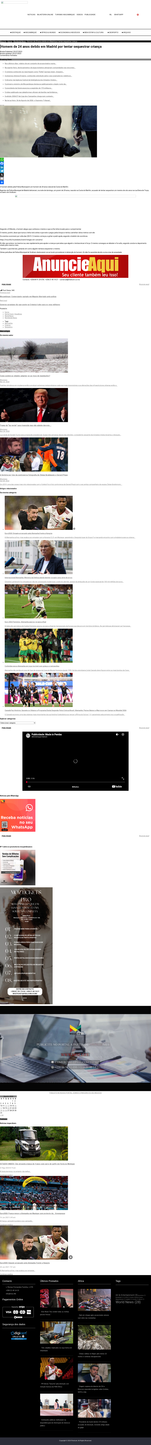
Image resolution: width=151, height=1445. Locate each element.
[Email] (75, 178)
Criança (7, 325)
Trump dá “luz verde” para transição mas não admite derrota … (25, 425)
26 (6, 1110)
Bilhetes (75, 787)
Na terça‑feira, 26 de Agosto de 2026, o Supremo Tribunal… (28, 100)
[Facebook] (75, 163)
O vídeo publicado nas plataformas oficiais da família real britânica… (31, 92)
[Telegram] (75, 171)
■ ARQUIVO (126, 32)
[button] (111, 14)
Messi (141, 1299)
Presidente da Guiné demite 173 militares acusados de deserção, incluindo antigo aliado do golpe (93, 1424)
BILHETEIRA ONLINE (45, 15)
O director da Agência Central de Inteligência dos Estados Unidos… (31, 80)
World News (9, 316)
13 (8, 1106)
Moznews (3, 380)
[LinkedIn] (75, 167)
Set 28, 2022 (4, 481)
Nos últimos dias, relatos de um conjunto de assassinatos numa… (30, 63)
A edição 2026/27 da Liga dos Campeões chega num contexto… (29, 96)
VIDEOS (80, 15)
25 (4, 1110)
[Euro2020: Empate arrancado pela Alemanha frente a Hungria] (40, 529)
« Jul (1, 1115)
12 (6, 1106)
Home (10, 41)
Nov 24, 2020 (5, 431)
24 (1, 1110)
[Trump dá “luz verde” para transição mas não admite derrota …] (34, 421)
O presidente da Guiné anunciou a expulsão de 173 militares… (28, 88)
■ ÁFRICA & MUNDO (48, 32)
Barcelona (142, 1295)
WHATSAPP (118, 15)
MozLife (3, 41)
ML (110, 15)
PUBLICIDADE (90, 15)
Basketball (120, 1297)
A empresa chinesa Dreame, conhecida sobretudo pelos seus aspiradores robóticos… (38, 76)
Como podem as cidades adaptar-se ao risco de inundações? (25, 376)
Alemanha (9, 323)
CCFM (127, 1297)
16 (15, 1106)
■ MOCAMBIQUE (30, 32)
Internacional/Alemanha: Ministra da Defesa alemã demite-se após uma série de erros (38, 578)
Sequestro (9, 327)
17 (1, 1108)
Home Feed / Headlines (13, 314)
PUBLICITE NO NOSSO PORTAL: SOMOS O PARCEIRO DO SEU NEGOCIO (75, 1093)
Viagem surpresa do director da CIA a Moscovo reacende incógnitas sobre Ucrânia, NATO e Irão (93, 1389)
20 (8, 1108)
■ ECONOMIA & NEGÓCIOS (69, 32)
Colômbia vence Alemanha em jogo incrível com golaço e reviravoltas (32, 666)
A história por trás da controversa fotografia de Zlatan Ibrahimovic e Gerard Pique (34, 475)
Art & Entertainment (127, 1295)
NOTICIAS (31, 15)
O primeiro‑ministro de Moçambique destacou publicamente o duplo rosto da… (36, 84)
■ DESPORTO (113, 32)
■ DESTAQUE (15, 32)
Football (129, 1299)
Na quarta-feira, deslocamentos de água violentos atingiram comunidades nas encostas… (40, 68)
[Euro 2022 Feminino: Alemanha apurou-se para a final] (39, 618)
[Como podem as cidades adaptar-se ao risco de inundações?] (34, 372)
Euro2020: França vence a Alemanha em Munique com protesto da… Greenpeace (32, 1213)
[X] (75, 175)
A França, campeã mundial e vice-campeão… (16, 1221)
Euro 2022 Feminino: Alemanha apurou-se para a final (25, 622)
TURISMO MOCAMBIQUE (65, 15)
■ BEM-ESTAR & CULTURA (93, 32)
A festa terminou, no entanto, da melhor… (15, 1171)
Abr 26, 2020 (4, 382)
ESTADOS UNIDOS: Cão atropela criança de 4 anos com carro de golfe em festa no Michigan (37, 1164)
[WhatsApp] (75, 160)
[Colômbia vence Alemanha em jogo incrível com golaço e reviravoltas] (39, 662)
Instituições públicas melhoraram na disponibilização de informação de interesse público (55, 1422)
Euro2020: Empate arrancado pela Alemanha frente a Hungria (28, 533)
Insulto (135, 1299)
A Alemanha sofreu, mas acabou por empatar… (17, 1271)
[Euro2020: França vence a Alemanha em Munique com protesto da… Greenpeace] (34, 1209)
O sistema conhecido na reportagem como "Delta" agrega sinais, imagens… (34, 72)
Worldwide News (19, 41)
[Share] (75, 182)
